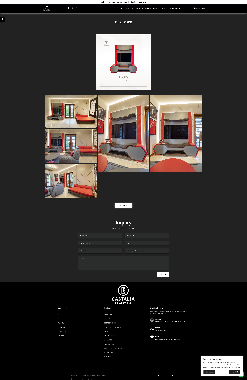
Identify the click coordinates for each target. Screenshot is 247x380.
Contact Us (164, 8)
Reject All (222, 372)
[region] (222, 366)
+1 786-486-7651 (202, 8)
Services (129, 8)
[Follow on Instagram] (72, 7)
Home (122, 8)
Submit (163, 274)
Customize (209, 372)
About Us (156, 8)
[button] (2, 19)
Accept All (235, 372)
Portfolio (148, 8)
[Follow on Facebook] (68, 7)
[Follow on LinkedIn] (76, 7)
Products (138, 8)
